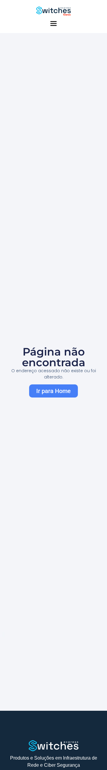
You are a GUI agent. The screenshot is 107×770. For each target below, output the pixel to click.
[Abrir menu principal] (53, 23)
